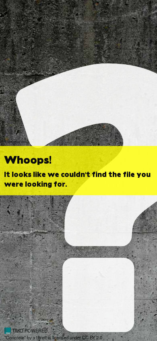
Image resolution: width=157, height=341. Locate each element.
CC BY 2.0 (92, 337)
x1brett (40, 337)
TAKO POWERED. (30, 330)
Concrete (15, 337)
